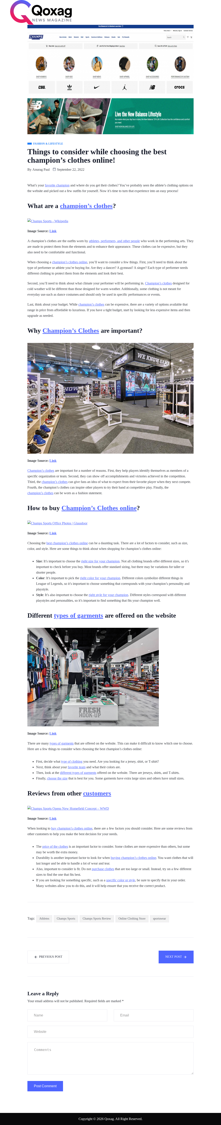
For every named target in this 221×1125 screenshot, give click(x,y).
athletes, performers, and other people (114, 241)
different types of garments (78, 773)
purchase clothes (103, 869)
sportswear (159, 918)
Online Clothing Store (131, 918)
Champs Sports (66, 918)
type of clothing (71, 761)
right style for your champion (108, 595)
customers (97, 793)
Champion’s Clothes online (99, 507)
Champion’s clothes (158, 283)
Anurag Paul (41, 169)
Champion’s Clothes (71, 330)
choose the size (57, 778)
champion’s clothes (86, 205)
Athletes (44, 918)
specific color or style (120, 880)
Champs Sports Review (97, 918)
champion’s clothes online (69, 262)
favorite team (76, 767)
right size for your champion (100, 561)
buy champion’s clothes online (71, 828)
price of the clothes (55, 846)
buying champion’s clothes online (133, 858)
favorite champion (57, 185)
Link (53, 231)
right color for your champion (100, 578)
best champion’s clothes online (67, 543)
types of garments (78, 615)
